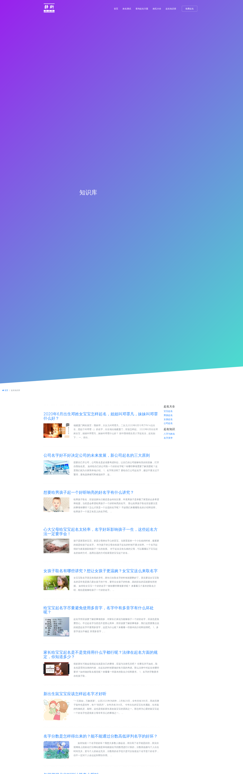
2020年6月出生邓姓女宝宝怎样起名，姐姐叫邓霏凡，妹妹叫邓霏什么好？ (100, 416)
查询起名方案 (142, 8)
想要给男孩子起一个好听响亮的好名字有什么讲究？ (88, 492)
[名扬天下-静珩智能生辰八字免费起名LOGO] (49, 8)
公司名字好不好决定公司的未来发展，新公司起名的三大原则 (96, 455)
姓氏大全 (157, 8)
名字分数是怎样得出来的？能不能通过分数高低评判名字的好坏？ (100, 736)
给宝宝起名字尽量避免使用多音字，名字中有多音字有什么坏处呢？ (98, 610)
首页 (116, 8)
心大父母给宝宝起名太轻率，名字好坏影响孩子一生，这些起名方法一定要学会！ (100, 531)
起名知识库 (171, 8)
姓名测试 (127, 8)
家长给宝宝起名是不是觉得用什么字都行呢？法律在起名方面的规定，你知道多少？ (100, 654)
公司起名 (168, 423)
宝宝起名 (168, 411)
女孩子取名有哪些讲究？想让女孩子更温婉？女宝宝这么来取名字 (100, 570)
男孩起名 (168, 415)
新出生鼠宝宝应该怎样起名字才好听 (74, 693)
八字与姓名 (169, 433)
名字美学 (168, 437)
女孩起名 (168, 419)
